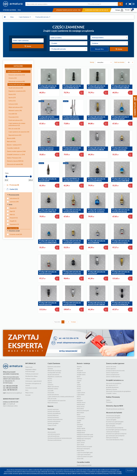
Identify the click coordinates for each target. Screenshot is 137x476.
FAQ (19, 10)
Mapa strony (29, 392)
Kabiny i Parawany (113, 397)
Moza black (80, 408)
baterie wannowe (53, 409)
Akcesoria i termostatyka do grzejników (118, 391)
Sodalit (79, 420)
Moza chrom (80, 406)
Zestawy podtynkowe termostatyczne (60, 438)
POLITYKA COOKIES (115, 473)
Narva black (80, 412)
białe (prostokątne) (112, 437)
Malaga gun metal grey (84, 438)
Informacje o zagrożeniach (33, 381)
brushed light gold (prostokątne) (116, 429)
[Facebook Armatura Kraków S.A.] (126, 4)
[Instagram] (133, 4)
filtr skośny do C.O (112, 385)
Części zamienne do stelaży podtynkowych (61, 396)
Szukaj (28, 46)
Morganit (80, 400)
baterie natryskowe (54, 411)
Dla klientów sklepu (31, 376)
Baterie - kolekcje (83, 363)
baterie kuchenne (53, 417)
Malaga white (81, 440)
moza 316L (80, 458)
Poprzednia (57, 322)
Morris (79, 396)
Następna (73, 322)
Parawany (109, 402)
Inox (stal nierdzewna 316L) (114, 439)
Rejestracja (28, 367)
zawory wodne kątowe (113, 376)
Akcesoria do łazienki (114, 412)
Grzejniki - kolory (111, 393)
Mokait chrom (81, 402)
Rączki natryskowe (53, 374)
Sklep (12, 17)
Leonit (79, 390)
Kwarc (79, 388)
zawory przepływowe (112, 374)
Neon (78, 414)
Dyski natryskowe (53, 394)
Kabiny (108, 400)
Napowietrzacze (53, 402)
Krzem (79, 386)
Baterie (50, 406)
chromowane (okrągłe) (113, 415)
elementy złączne (111, 389)
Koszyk (129, 10)
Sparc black (80, 444)
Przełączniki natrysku (42, 17)
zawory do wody (111, 366)
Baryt (78, 376)
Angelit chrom (81, 372)
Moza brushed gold (83, 410)
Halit (78, 382)
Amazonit (80, 370)
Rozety (50, 378)
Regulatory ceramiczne (55, 376)
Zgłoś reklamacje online (10, 406)
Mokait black (81, 404)
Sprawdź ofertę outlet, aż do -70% (68, 10)
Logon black (80, 394)
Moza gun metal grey (83, 448)
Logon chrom (81, 392)
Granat (79, 380)
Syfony (50, 382)
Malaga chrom (81, 430)
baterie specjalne (53, 423)
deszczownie (52, 432)
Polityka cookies (30, 378)
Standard (80, 424)
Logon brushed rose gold (84, 456)
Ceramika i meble (83, 462)
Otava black (80, 418)
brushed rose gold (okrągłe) (114, 421)
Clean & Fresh (52, 425)
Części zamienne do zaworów (57, 400)
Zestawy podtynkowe (54, 440)
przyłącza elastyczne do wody (115, 370)
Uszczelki (50, 390)
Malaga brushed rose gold (85, 436)
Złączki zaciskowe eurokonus (115, 409)
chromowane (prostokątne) (114, 427)
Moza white (80, 450)
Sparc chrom (81, 442)
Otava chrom (81, 416)
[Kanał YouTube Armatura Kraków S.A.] (130, 4)
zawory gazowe (111, 368)
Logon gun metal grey (83, 454)
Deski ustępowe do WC (84, 465)
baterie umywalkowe (54, 413)
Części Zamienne (24, 17)
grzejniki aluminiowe (112, 387)
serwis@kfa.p (10, 404)
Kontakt (28, 395)
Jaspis (79, 384)
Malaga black (81, 432)
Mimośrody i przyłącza (54, 370)
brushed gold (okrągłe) (113, 417)
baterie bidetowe (53, 415)
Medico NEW (81, 428)
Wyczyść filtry (99, 49)
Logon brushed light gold (84, 452)
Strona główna (9, 10)
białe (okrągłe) (110, 425)
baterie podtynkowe (54, 421)
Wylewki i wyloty (53, 388)
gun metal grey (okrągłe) (113, 423)
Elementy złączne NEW (114, 406)
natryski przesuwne (54, 434)
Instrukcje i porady (31, 388)
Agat (78, 368)
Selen (78, 422)
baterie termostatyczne (55, 419)
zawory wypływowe (112, 372)
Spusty (50, 380)
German (79, 378)
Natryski (51, 429)
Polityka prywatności (31, 374)
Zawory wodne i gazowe (115, 363)
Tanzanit (79, 426)
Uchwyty (50, 384)
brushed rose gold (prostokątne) (116, 433)
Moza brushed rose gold (84, 446)
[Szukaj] (120, 4)
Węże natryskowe (53, 386)
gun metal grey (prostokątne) (115, 435)
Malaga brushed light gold (85, 434)
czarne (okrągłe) (111, 419)
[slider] (6, 176)
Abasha (79, 366)
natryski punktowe (53, 436)
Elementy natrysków (54, 366)
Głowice (50, 368)
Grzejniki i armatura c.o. (115, 380)
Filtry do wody (52, 398)
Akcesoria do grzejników (113, 383)
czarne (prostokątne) (112, 431)
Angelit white (81, 374)
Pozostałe (51, 392)
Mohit (79, 398)
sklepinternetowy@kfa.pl (14, 393)
